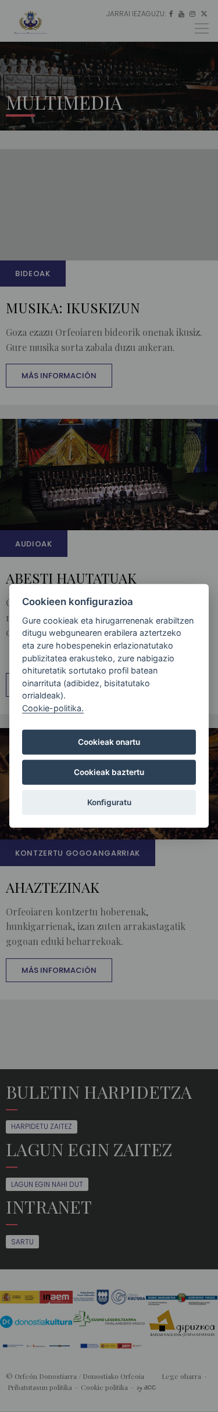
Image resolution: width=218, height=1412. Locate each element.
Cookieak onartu (109, 742)
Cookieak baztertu (109, 772)
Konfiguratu (109, 802)
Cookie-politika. (53, 708)
